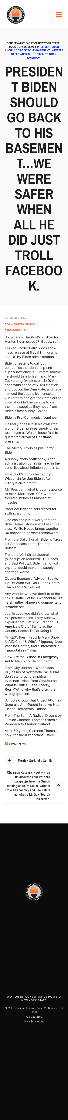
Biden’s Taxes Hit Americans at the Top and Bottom (33, 543)
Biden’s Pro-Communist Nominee (30, 417)
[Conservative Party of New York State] (16, 14)
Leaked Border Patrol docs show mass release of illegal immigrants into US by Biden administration (31, 352)
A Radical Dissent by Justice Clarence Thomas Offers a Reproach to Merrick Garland (33, 720)
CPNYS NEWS (18, 744)
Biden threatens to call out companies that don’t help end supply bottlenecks (28, 367)
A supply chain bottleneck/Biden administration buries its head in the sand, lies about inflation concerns (32, 463)
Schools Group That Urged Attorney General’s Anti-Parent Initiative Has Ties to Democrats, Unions (33, 704)
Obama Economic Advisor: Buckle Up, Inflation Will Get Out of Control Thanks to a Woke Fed (32, 583)
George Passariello (21, 324)
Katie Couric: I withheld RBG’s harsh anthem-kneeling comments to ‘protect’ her (33, 602)
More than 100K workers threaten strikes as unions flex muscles (30, 498)
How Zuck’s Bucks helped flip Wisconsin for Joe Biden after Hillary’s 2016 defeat (28, 478)
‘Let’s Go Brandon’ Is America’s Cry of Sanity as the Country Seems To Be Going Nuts (31, 626)
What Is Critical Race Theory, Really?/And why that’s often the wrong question (30, 689)
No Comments (16, 330)
